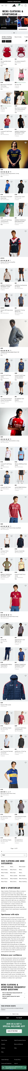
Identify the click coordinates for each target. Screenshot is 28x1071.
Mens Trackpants (22, 873)
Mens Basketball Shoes (13, 867)
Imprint (16, 1063)
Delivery (3, 1048)
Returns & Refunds (18, 1044)
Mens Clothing (23, 881)
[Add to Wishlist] (11, 46)
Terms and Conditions (6, 1063)
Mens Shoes (4, 869)
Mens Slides (22, 875)
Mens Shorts (4, 878)
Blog (2, 1052)
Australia (16, 1068)
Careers (3, 1044)
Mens (2, 866)
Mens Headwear (21, 870)
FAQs (15, 1048)
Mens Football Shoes (5, 873)
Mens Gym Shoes (13, 873)
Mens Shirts (13, 881)
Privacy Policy (17, 1059)
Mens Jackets (13, 875)
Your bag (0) (19, 1017)
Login (7, 1017)
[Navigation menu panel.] (2, 5)
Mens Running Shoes (14, 870)
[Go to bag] (25, 5)
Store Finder (4, 1040)
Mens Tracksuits (4, 876)
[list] (14, 37)
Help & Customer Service (20, 1040)
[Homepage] (14, 6)
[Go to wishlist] (6, 5)
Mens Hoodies (13, 878)
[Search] (22, 5)
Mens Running (23, 878)
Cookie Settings (5, 1059)
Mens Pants (4, 881)
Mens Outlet (22, 866)
